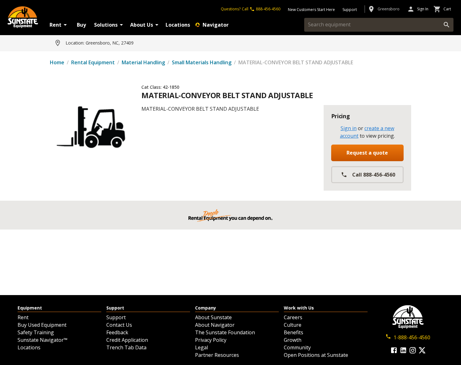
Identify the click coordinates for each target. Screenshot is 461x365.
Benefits (293, 332)
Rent (55, 24)
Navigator (216, 24)
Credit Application (127, 339)
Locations (178, 24)
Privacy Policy (210, 339)
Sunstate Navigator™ (42, 339)
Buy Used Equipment (42, 324)
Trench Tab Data (126, 347)
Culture (292, 324)
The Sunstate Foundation (225, 332)
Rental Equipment (93, 62)
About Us (141, 24)
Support (116, 317)
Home (57, 62)
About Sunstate (213, 317)
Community (297, 347)
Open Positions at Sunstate (316, 355)
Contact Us (119, 324)
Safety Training (36, 332)
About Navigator (215, 324)
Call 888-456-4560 (373, 174)
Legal (201, 347)
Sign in (349, 128)
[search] (446, 25)
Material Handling (143, 62)
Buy (81, 24)
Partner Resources (217, 355)
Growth (292, 339)
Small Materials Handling (201, 62)
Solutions (106, 24)
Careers (293, 317)
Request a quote (367, 152)
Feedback (117, 332)
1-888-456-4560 (412, 337)
